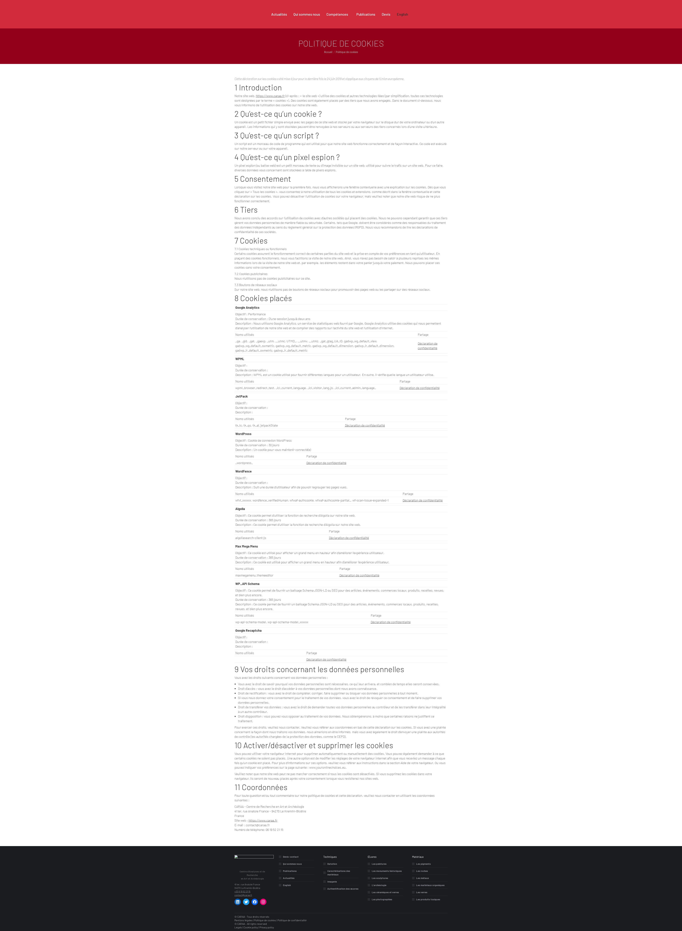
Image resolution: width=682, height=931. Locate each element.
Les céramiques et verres (385, 892)
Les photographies (382, 899)
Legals (238, 927)
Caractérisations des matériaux (338, 873)
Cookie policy (250, 927)
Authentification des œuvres (342, 888)
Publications (290, 871)
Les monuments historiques (387, 871)
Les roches (422, 871)
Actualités (288, 878)
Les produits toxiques (428, 899)
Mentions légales (243, 920)
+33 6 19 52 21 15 (242, 891)
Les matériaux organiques (430, 885)
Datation (332, 863)
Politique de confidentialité (292, 920)
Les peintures (379, 863)
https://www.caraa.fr (270, 96)
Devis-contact (291, 856)
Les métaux (422, 878)
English (287, 885)
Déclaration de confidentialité (420, 388)
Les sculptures (380, 878)
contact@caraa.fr (243, 895)
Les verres (421, 892)
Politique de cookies (265, 920)
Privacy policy (266, 927)
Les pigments (423, 863)
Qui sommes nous (292, 863)
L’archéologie (379, 885)
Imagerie (332, 881)
